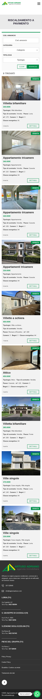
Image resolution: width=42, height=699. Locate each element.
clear (22, 67)
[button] (21, 50)
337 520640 (9, 585)
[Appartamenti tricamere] (21, 252)
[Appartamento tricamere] (21, 143)
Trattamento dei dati (8, 673)
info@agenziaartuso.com (14, 591)
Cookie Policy (6, 662)
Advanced (33, 67)
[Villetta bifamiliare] (21, 88)
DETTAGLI (33, 126)
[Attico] (21, 357)
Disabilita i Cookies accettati (11, 667)
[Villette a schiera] (21, 303)
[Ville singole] (21, 463)
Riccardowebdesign (8, 695)
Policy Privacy (6, 656)
